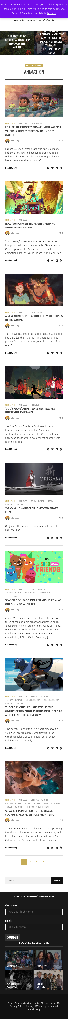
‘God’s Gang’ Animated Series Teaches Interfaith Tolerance (30, 410)
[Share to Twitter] (52, 168)
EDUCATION (30, 593)
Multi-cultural (14, 807)
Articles (23, 123)
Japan (50, 501)
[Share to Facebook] (48, 168)
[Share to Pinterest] (61, 168)
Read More (10, 168)
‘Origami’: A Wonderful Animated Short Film (31, 510)
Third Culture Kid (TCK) (37, 807)
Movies (20, 505)
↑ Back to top (34, 1009)
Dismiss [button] (51, 13)
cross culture (14, 593)
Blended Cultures (39, 697)
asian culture (37, 501)
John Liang (15, 141)
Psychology (44, 593)
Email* (8, 920)
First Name (11, 905)
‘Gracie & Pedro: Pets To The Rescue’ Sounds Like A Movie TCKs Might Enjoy (30, 812)
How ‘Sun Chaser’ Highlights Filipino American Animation (30, 225)
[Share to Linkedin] (56, 168)
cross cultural (38, 589)
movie (10, 505)
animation (10, 123)
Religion (35, 405)
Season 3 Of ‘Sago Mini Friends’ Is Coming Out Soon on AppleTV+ (33, 602)
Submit (12, 937)
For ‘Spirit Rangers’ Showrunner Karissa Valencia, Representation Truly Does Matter (33, 131)
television (12, 596)
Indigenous (36, 123)
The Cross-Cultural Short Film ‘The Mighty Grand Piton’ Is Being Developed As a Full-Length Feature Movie (33, 711)
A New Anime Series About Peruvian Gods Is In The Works (34, 318)
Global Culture (51, 700)
